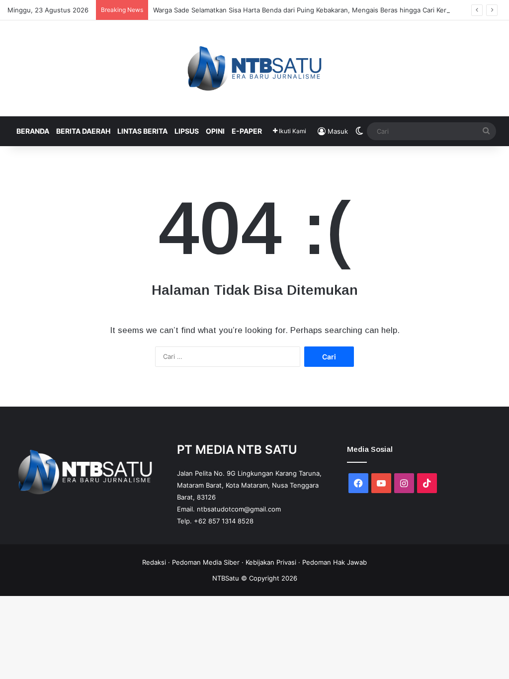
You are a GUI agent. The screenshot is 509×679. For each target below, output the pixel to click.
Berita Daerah (83, 131)
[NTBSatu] (255, 68)
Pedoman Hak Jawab (334, 562)
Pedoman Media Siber (206, 562)
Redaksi (154, 562)
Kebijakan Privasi (271, 562)
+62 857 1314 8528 (224, 521)
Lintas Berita (142, 131)
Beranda (32, 131)
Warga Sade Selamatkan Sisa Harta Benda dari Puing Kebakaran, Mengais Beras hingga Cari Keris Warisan (315, 10)
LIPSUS (186, 131)
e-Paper (247, 131)
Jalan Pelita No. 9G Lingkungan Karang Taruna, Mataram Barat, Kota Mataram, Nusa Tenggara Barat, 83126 (249, 485)
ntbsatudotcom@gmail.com (239, 509)
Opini (215, 131)
